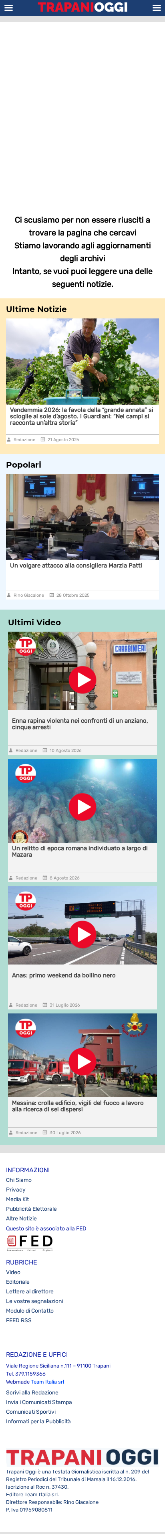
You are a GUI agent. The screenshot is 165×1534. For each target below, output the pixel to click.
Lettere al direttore (30, 1291)
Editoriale (18, 1282)
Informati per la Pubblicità (38, 1421)
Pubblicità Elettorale (31, 1209)
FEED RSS (19, 1320)
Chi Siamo (19, 1180)
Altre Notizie (21, 1218)
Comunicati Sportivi (31, 1411)
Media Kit (17, 1199)
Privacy (16, 1189)
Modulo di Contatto (30, 1310)
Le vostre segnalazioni (34, 1301)
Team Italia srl (47, 1382)
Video (13, 1272)
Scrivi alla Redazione (32, 1392)
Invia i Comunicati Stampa (39, 1402)
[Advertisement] (82, 112)
